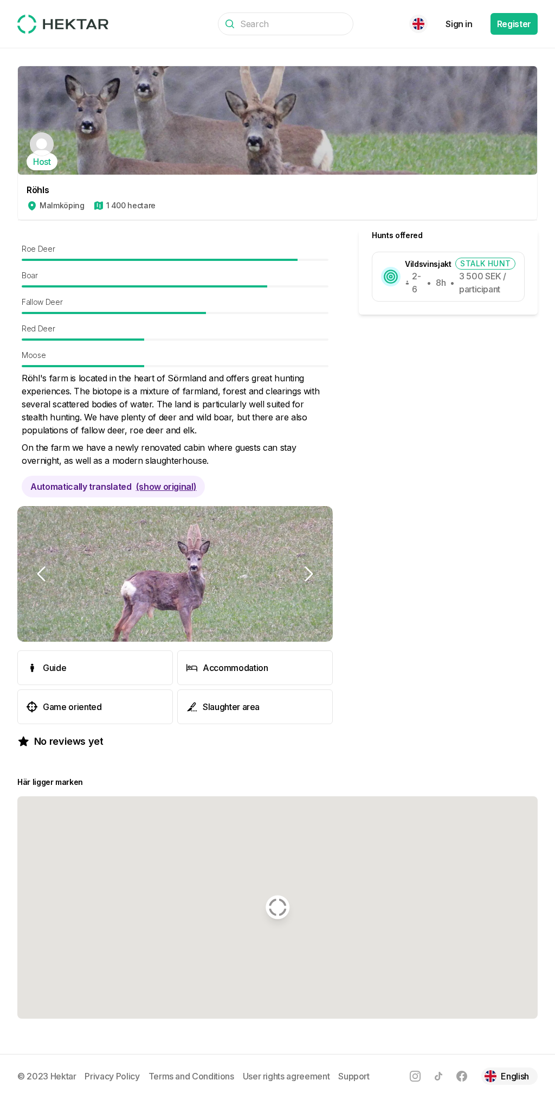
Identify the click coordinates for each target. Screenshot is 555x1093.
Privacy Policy (112, 1076)
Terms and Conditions (191, 1076)
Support (354, 1076)
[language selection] (418, 24)
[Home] (62, 24)
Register (514, 23)
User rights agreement (286, 1076)
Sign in (459, 23)
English (515, 1076)
